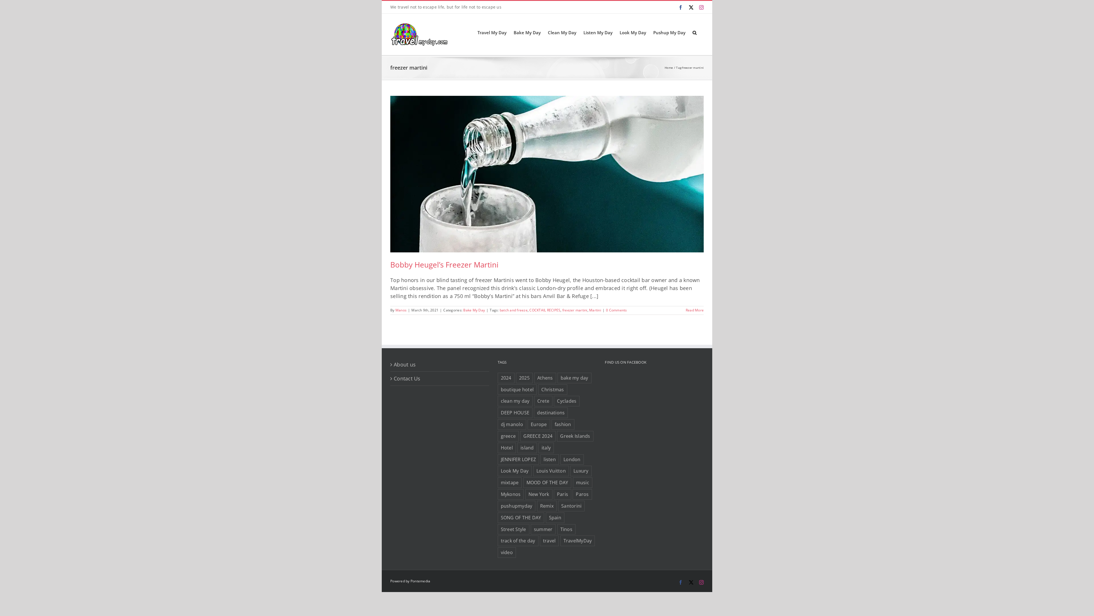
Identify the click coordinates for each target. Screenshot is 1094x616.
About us (405, 364)
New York (538, 494)
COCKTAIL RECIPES (544, 310)
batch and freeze (514, 310)
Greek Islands (575, 436)
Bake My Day (474, 310)
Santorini (571, 506)
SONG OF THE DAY (521, 517)
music (582, 482)
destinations (551, 413)
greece (508, 436)
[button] (695, 32)
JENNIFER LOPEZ (518, 459)
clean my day (515, 401)
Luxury (581, 471)
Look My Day (515, 471)
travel (549, 541)
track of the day (518, 541)
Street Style (513, 529)
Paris (562, 494)
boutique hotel (517, 389)
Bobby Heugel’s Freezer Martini (444, 265)
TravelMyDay (578, 541)
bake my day (574, 378)
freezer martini (574, 310)
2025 (524, 378)
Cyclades (566, 401)
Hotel (507, 448)
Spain (555, 517)
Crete (543, 401)
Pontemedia (420, 581)
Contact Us (407, 378)
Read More (695, 310)
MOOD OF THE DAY (547, 482)
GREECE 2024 (537, 436)
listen (550, 459)
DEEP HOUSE (515, 413)
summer (543, 529)
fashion (563, 424)
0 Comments (616, 310)
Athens (545, 378)
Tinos (566, 529)
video (507, 552)
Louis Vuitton (551, 471)
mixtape (510, 482)
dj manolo (512, 424)
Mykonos (511, 494)
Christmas (552, 389)
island (527, 448)
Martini (595, 310)
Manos (401, 310)
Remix (547, 506)
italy (546, 448)
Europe (539, 424)
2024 (506, 378)
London (572, 459)
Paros (582, 494)
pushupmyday (516, 506)
